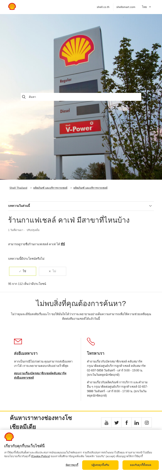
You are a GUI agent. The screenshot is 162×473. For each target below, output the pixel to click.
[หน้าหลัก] (12, 9)
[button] (106, 422)
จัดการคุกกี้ (72, 464)
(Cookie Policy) (40, 456)
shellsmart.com (125, 7)
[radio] (22, 271)
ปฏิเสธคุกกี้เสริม (100, 464)
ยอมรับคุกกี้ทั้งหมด (140, 464)
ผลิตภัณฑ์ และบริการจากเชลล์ (50, 187)
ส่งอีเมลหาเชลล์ (24, 377)
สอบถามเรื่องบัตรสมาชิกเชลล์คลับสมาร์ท (40, 373)
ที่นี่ (63, 244)
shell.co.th (103, 7)
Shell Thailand (18, 187)
